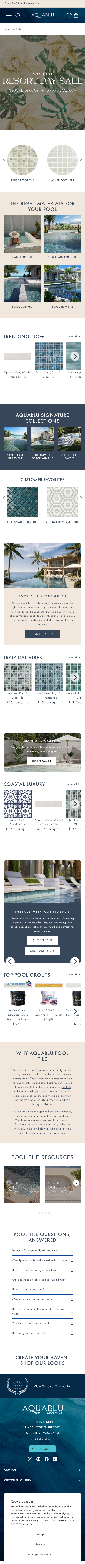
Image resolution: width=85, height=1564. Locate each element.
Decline (40, 1544)
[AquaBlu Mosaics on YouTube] (55, 1458)
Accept (40, 1534)
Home (6, 29)
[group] (22, 1184)
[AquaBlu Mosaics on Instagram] (30, 1458)
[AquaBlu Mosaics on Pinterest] (38, 1458)
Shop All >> (74, 336)
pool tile (66, 1087)
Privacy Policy (23, 1523)
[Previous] (10, 961)
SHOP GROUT (42, 940)
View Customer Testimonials (53, 1386)
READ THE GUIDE (42, 634)
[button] (4, 159)
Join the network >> (29, 3)
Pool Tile (16, 29)
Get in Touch (42, 1449)
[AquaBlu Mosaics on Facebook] (47, 1458)
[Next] (74, 356)
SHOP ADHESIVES (42, 951)
